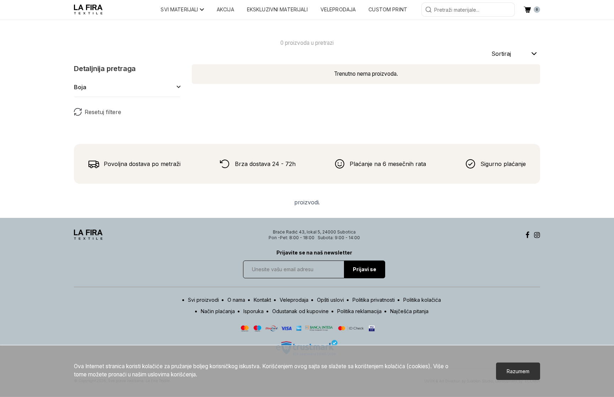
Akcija (225, 9)
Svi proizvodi (203, 300)
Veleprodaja (338, 9)
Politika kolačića (422, 300)
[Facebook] (527, 234)
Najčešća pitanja (409, 311)
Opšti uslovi (330, 300)
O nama (236, 300)
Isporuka (253, 311)
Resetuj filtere (103, 112)
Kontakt (262, 300)
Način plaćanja (218, 311)
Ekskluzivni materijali (277, 9)
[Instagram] (537, 234)
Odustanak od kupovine (300, 311)
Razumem (518, 371)
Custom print (387, 9)
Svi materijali (180, 9)
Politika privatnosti (373, 300)
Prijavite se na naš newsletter (314, 253)
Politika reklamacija (359, 311)
